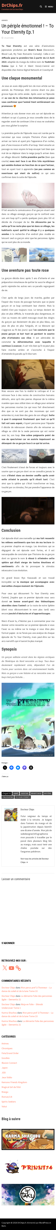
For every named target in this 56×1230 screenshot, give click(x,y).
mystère (47, 793)
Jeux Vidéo (7, 1077)
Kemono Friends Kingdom (14, 1082)
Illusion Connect (9, 1062)
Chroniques (7, 1048)
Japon (5, 1067)
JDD (4, 1072)
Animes (5, 20)
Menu (50, 6)
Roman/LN (7, 1096)
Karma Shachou (9, 1012)
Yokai (4, 1106)
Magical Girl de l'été (11, 1087)
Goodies (6, 1058)
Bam (4, 1226)
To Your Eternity (22, 797)
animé (15, 793)
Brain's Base (36, 793)
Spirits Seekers (9, 1101)
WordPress (44, 1222)
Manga (5, 1091)
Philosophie (8, 797)
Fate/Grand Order (10, 1053)
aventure (25, 793)
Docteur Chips (8, 987)
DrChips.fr (12, 5)
